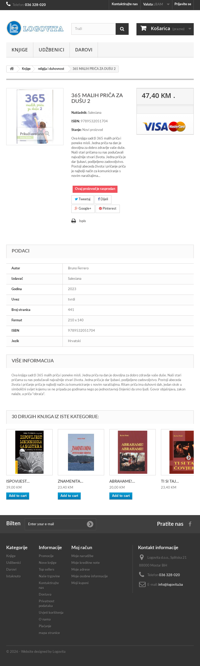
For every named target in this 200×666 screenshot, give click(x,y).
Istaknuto (13, 576)
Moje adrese (80, 569)
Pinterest (109, 208)
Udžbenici (51, 49)
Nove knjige (48, 563)
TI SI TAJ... (170, 481)
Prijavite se (182, 4)
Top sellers (46, 569)
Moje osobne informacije (89, 576)
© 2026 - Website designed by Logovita (35, 652)
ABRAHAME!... (122, 481)
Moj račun (81, 547)
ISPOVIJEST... (18, 481)
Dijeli (104, 199)
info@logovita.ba (170, 585)
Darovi (83, 49)
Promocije (46, 556)
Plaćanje (45, 626)
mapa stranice (49, 633)
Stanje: (76, 130)
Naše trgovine (49, 576)
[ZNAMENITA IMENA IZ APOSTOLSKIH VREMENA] (81, 452)
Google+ (84, 208)
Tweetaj (84, 199)
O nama (45, 619)
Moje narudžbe (82, 556)
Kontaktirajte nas (125, 4)
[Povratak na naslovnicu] (12, 69)
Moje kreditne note (85, 563)
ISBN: (75, 121)
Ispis (82, 221)
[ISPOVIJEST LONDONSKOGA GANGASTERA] (29, 452)
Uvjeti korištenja (51, 613)
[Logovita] (35, 28)
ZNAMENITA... (70, 481)
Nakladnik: (79, 113)
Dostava (45, 594)
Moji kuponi (80, 583)
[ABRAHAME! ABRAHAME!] (132, 452)
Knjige (19, 49)
